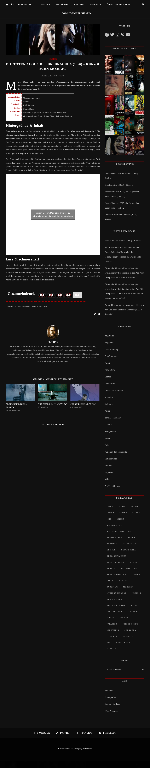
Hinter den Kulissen (114, 390)
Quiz (107, 445)
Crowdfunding (111, 349)
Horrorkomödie (116, 574)
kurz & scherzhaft (113, 418)
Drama (131, 537)
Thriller (112, 636)
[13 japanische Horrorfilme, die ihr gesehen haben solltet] (134, 145)
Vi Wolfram (87, 748)
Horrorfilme (129, 568)
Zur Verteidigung (112, 486)
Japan (110, 581)
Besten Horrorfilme (119, 531)
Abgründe (62, 4)
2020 (109, 519)
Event (107, 363)
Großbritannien (117, 556)
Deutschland (114, 537)
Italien (136, 574)
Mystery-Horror (117, 593)
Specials (95, 4)
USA (109, 642)
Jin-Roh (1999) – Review (83, 404)
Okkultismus (114, 599)
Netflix (136, 593)
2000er (123, 513)
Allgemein (109, 342)
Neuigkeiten (110, 431)
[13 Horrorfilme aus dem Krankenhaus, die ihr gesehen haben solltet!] (134, 65)
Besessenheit (114, 525)
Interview (109, 397)
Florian (53, 342)
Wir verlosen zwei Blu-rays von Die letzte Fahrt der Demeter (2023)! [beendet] (124, 309)
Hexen (133, 562)
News (107, 438)
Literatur (108, 424)
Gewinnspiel (110, 383)
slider (110, 618)
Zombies (111, 649)
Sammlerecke (111, 459)
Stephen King (130, 624)
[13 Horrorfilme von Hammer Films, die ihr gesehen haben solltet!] (114, 125)
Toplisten (43, 4)
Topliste (128, 636)
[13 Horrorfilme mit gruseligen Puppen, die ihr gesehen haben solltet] (114, 65)
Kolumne (109, 404)
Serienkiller (114, 611)
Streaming (113, 630)
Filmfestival (110, 370)
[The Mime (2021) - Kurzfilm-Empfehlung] (114, 145)
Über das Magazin (118, 4)
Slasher (132, 611)
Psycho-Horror (116, 605)
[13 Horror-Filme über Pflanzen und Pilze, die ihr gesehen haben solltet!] (134, 105)
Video (107, 479)
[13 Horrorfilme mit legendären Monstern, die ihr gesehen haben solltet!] (134, 125)
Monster (128, 587)
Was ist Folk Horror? (125, 277)
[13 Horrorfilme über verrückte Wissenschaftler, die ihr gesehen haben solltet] (134, 85)
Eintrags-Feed (111, 697)
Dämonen (112, 544)
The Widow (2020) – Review (128, 240)
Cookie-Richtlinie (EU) (76, 13)
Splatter (112, 624)
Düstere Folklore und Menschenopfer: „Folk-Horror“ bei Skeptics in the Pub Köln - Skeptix (124, 273)
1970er (122, 507)
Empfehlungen (111, 356)
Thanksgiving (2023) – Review (119, 185)
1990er (110, 513)
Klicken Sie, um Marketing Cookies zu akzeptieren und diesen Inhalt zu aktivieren (53, 214)
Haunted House (116, 562)
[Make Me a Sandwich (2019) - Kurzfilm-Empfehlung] (114, 85)
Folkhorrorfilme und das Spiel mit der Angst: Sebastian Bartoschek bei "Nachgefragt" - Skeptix (122, 252)
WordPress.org (111, 711)
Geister (111, 550)
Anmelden (109, 690)
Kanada (123, 581)
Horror (111, 568)
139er (110, 507)
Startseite (25, 4)
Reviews (79, 4)
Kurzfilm (112, 587)
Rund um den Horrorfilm (116, 452)
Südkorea (130, 630)
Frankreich (130, 544)
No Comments (58, 76)
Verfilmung (123, 642)
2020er (120, 519)
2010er (136, 513)
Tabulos (108, 465)
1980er (135, 507)
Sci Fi (134, 605)
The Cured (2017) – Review (52, 404)
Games (108, 377)
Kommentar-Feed (113, 704)
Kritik (53, 59)
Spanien (124, 618)
